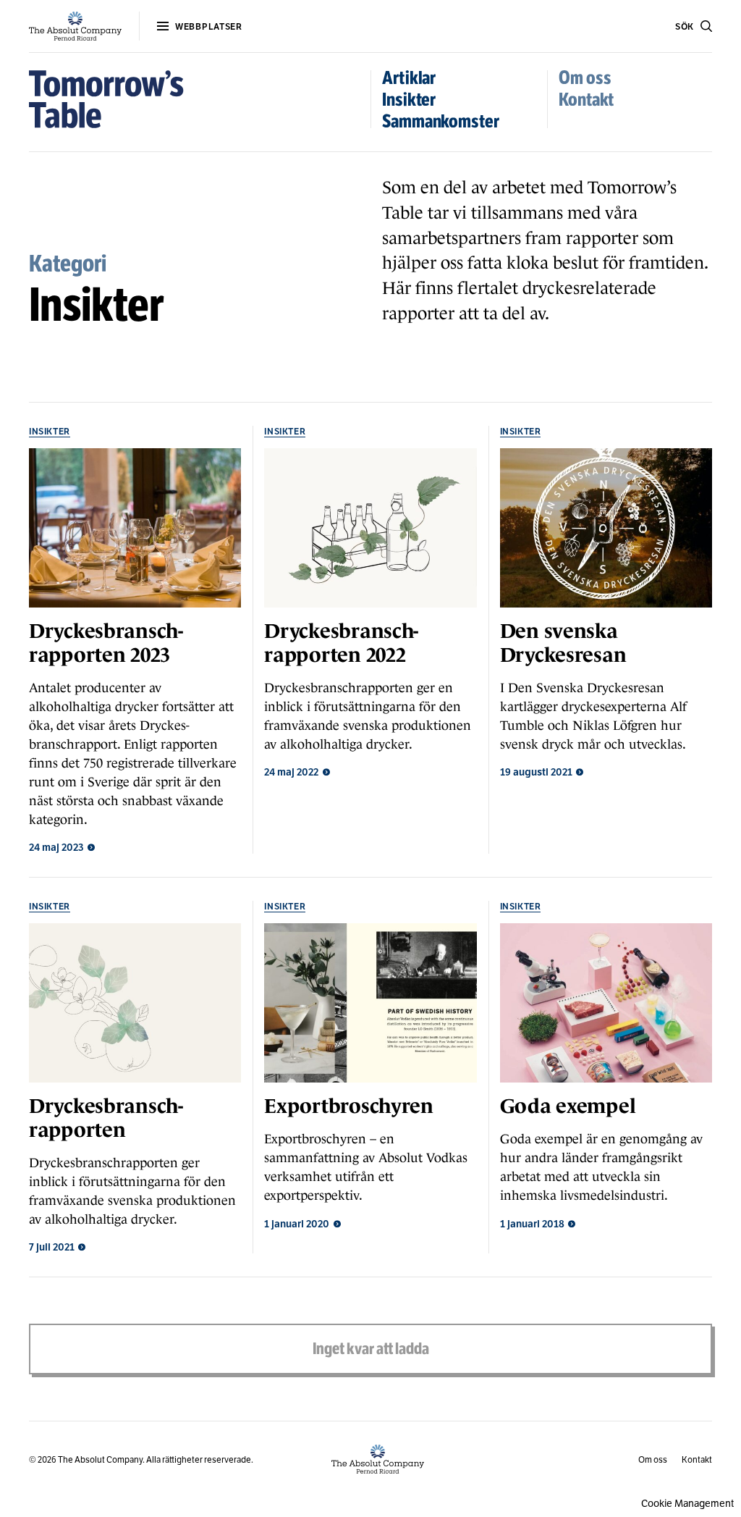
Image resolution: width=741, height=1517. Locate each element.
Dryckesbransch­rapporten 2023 (106, 642)
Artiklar (409, 78)
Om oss (585, 78)
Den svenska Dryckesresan (563, 642)
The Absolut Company (100, 1459)
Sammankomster (440, 121)
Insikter (409, 99)
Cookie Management (687, 1503)
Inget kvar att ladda (371, 1348)
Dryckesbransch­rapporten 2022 (341, 642)
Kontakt (586, 99)
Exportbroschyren (348, 1105)
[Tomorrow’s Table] (106, 99)
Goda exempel (568, 1105)
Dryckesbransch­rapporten (106, 1117)
